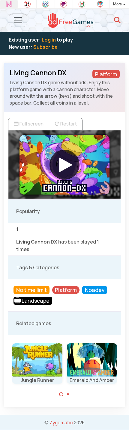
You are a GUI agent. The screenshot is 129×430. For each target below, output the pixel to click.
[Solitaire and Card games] (27, 4)
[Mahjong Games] (82, 4)
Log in (49, 39)
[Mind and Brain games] (64, 4)
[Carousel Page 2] (68, 394)
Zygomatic (61, 422)
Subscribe (45, 47)
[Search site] (117, 20)
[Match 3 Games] (45, 4)
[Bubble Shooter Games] (100, 4)
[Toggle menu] (18, 20)
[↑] (120, 418)
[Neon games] (9, 4)
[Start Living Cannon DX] (65, 165)
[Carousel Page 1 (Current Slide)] (61, 394)
